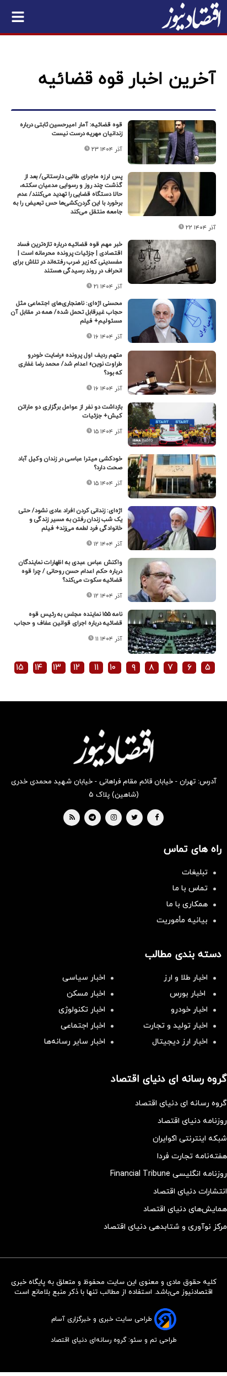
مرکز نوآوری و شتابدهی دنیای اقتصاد (165, 1227)
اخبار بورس (189, 993)
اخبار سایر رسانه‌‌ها (74, 1041)
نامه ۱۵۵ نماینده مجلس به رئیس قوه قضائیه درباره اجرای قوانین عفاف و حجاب (68, 618)
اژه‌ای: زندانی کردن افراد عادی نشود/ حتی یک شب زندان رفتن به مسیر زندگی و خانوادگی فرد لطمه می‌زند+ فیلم (70, 519)
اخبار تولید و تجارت (175, 1025)
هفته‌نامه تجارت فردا (192, 1156)
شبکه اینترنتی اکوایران (190, 1138)
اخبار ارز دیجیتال (180, 1041)
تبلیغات (195, 872)
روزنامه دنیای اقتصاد (192, 1121)
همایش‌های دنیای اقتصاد (185, 1209)
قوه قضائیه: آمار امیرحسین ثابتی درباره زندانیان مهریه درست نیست (71, 129)
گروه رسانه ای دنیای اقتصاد (181, 1103)
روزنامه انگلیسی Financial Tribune (168, 1174)
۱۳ (57, 668)
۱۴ (38, 668)
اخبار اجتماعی (83, 1025)
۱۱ (96, 668)
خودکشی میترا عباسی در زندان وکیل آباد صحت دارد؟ (70, 463)
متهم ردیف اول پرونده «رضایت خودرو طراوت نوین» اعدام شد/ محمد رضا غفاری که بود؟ (70, 364)
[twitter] (134, 818)
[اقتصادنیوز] (113, 748)
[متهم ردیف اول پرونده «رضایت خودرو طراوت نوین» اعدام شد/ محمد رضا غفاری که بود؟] (172, 373)
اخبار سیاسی (83, 977)
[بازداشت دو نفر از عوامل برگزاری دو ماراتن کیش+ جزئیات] (172, 424)
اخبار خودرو (189, 1009)
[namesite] (191, 16)
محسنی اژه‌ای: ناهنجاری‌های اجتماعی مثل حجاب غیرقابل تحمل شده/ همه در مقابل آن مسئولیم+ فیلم (66, 312)
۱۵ (20, 668)
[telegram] (92, 818)
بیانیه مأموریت (182, 920)
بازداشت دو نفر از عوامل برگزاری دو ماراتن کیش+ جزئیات (70, 411)
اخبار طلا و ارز (186, 977)
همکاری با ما (187, 904)
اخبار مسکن (86, 993)
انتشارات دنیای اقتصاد (190, 1191)
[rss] (72, 818)
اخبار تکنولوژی (81, 1009)
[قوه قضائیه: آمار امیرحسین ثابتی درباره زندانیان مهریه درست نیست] (172, 142)
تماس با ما (190, 888)
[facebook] (157, 818)
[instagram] (114, 818)
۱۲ (76, 668)
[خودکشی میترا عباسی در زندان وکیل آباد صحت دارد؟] (172, 476)
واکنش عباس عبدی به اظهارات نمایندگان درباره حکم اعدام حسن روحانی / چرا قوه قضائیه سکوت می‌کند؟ (70, 571)
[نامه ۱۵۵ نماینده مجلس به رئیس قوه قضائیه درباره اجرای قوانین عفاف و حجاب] (172, 632)
